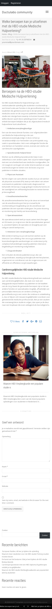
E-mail (4, 476)
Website (5, 486)
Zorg (17, 52)
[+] (26, 358)
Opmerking (6, 436)
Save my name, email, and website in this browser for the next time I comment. (25, 501)
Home (4, 34)
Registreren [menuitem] (16, 3)
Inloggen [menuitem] (5, 3)
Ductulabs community (17, 12)
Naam (4, 466)
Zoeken (5, 530)
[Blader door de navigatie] (47, 12)
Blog (10, 34)
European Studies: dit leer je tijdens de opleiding (20, 551)
